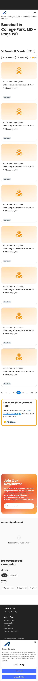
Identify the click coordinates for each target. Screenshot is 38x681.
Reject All (19, 671)
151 (23, 393)
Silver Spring (23, 588)
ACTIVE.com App (10, 620)
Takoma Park (9, 588)
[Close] (35, 642)
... (9, 393)
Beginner (13, 575)
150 (18, 393)
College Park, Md (14, 16)
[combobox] (8, 57)
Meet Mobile (8, 628)
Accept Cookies (19, 677)
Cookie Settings (19, 665)
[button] (22, 57)
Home (3, 16)
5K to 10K (7, 626)
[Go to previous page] (1, 392)
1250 (31, 393)
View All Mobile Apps (11, 631)
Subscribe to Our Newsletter (14, 639)
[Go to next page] (36, 392)
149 (14, 393)
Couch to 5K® (9, 623)
